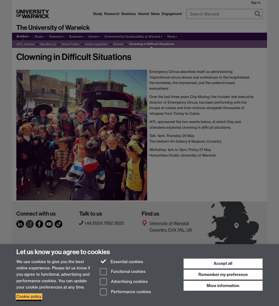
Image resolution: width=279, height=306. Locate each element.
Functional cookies (128, 271)
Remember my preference (223, 274)
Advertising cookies (129, 281)
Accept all (223, 263)
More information (223, 285)
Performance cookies (130, 291)
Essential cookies (126, 261)
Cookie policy (29, 296)
